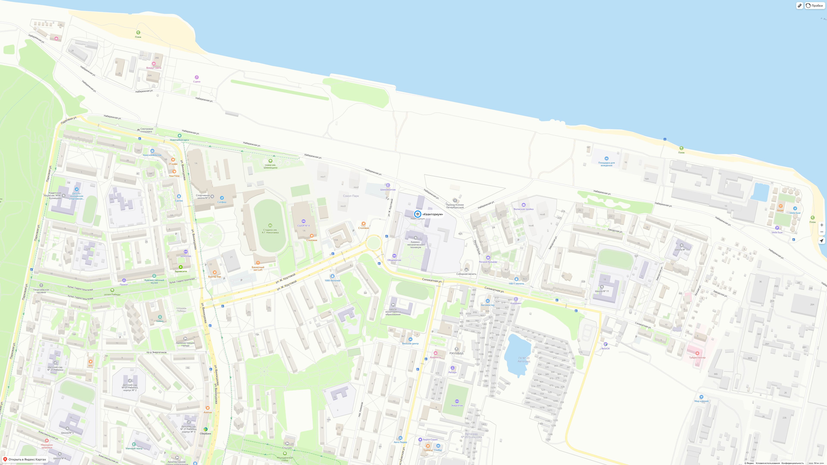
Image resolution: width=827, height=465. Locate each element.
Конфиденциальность (793, 463)
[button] (799, 5)
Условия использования (768, 463)
